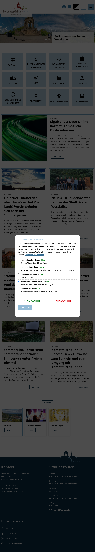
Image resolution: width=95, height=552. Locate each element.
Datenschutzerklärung (34, 254)
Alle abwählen (63, 301)
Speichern (25, 307)
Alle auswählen (32, 301)
